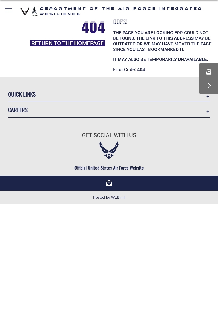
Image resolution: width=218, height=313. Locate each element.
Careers (18, 110)
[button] (8, 11)
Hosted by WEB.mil (109, 197)
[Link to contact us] (208, 72)
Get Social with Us (109, 135)
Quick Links (22, 94)
